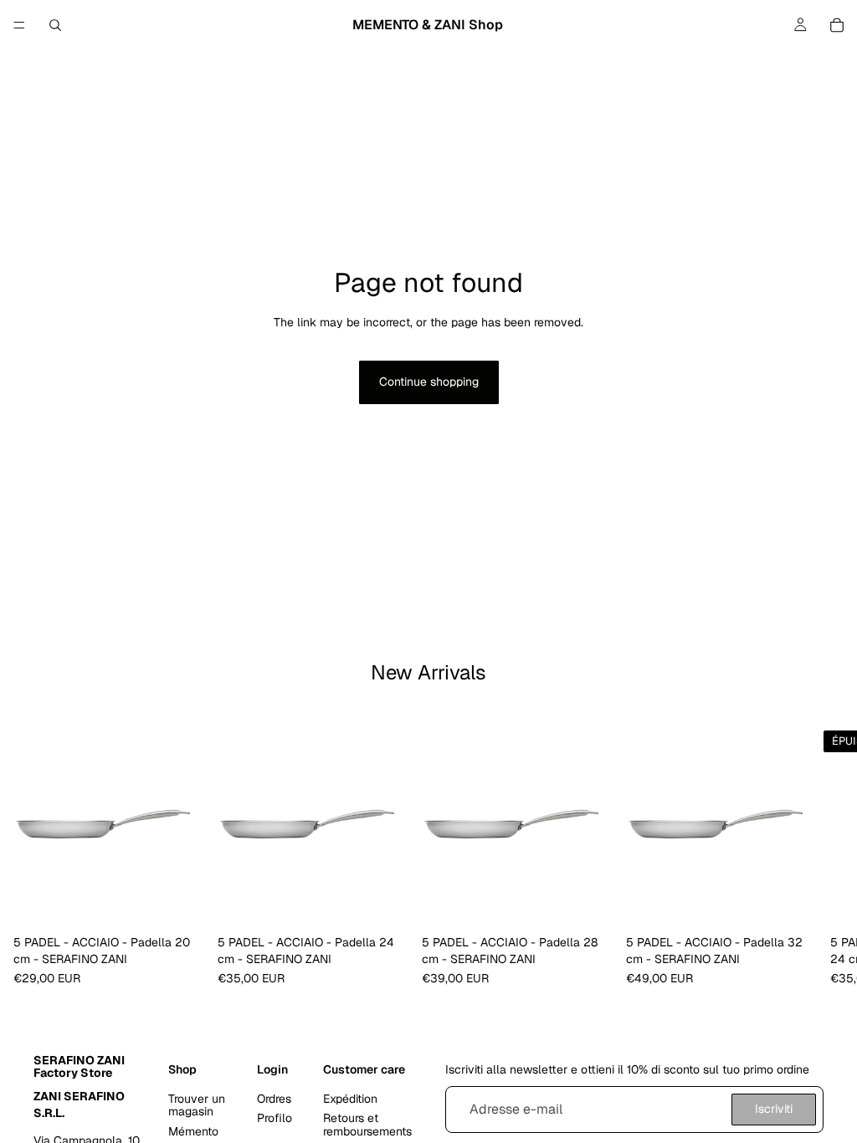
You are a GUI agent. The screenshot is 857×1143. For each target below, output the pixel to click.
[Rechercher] (55, 25)
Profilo (274, 1117)
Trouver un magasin (196, 1105)
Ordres (274, 1098)
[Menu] (19, 25)
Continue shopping (429, 381)
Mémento (193, 1131)
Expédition (350, 1098)
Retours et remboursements (367, 1124)
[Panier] (837, 25)
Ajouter (192, 902)
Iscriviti (774, 1108)
